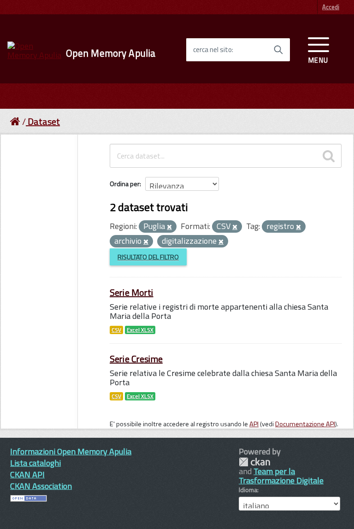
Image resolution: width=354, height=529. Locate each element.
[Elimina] (169, 227)
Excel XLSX (140, 330)
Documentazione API (305, 424)
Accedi (330, 7)
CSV (116, 330)
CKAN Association (41, 486)
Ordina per (125, 183)
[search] (329, 156)
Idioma (248, 489)
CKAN (254, 462)
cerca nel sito (212, 49)
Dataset (44, 121)
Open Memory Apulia (111, 53)
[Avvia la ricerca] (278, 49)
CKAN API (27, 474)
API (254, 424)
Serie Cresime (136, 359)
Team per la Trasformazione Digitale (281, 476)
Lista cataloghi (35, 463)
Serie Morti (131, 292)
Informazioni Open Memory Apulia (70, 451)
